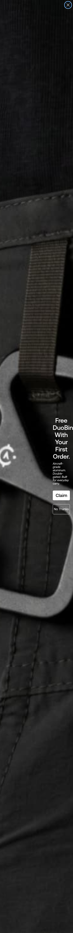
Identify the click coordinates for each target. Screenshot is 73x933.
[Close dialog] (68, 5)
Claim (61, 495)
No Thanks (61, 509)
